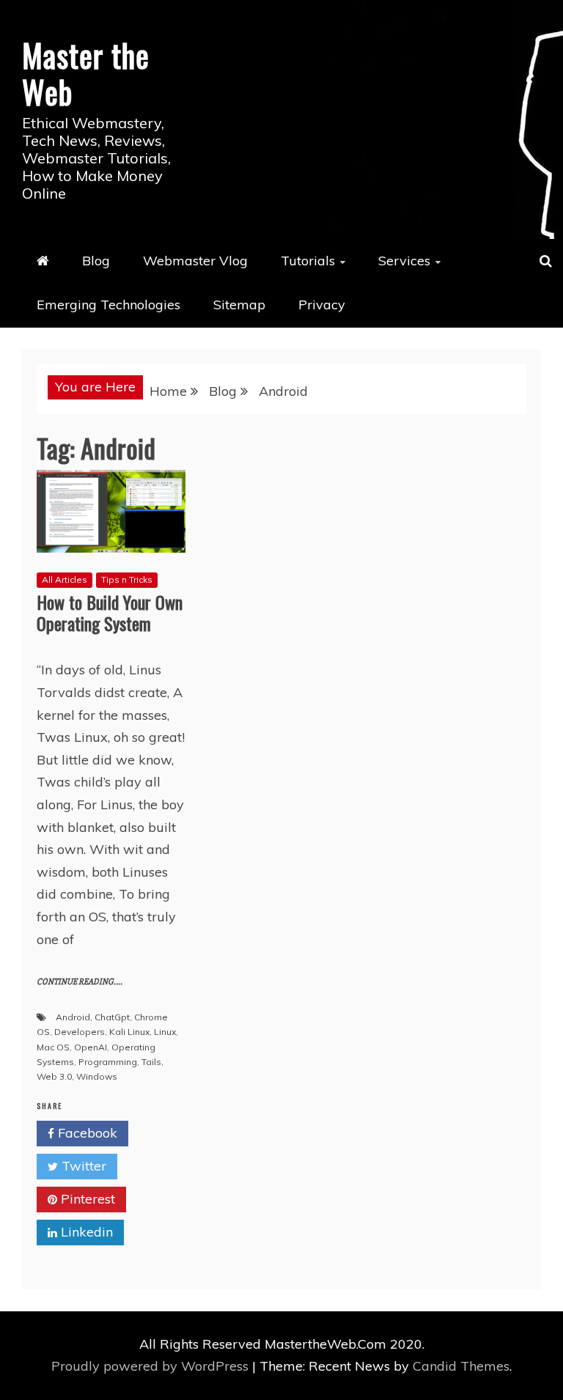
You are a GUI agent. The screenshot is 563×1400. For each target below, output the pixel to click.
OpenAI (90, 1047)
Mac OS (53, 1047)
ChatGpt (112, 1017)
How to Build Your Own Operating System (110, 612)
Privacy (321, 304)
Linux (165, 1031)
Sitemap (239, 304)
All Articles (64, 579)
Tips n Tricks (126, 579)
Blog (96, 260)
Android (73, 1017)
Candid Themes (461, 1365)
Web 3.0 (54, 1076)
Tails (151, 1061)
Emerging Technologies (108, 304)
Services (404, 260)
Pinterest (86, 1198)
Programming (107, 1061)
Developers (79, 1031)
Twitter (82, 1165)
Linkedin (85, 1231)
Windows (96, 1076)
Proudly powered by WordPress (151, 1365)
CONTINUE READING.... (79, 981)
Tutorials (308, 260)
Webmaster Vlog (195, 260)
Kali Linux (129, 1031)
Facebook (85, 1132)
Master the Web (86, 73)
